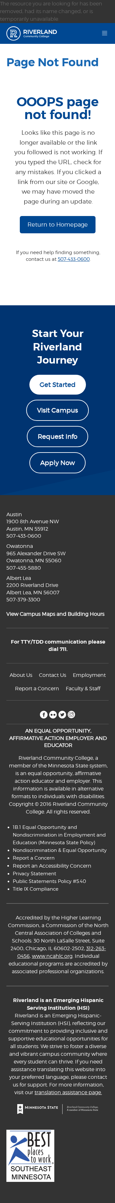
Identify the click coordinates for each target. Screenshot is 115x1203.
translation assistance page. (68, 1092)
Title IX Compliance (35, 889)
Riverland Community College (34, 33)
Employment (89, 675)
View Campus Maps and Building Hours (55, 614)
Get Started (58, 385)
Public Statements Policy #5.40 (49, 881)
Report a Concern (37, 689)
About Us (21, 675)
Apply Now (57, 463)
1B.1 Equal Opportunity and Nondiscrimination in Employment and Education (59, 835)
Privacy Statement (34, 874)
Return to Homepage (57, 224)
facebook (44, 714)
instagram (71, 714)
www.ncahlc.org (52, 956)
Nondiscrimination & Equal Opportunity (60, 850)
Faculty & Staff (83, 689)
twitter (62, 714)
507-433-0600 (74, 259)
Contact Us (52, 675)
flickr (53, 714)
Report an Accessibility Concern (52, 866)
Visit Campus (57, 410)
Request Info (57, 436)
